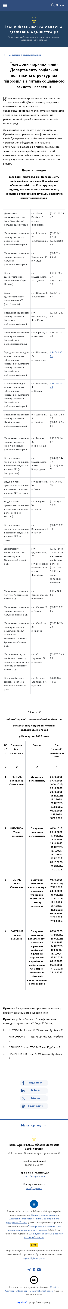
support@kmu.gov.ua (34, 1258)
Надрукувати (35, 1106)
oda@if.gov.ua (34, 1188)
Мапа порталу (31, 1125)
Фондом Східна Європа (44, 1215)
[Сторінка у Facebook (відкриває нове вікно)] (34, 1269)
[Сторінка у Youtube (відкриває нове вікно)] (39, 1269)
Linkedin (35, 1090)
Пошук (60, 5)
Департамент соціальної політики (25, 55)
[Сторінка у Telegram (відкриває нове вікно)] (29, 1269)
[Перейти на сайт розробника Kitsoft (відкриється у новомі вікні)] (23, 1302)
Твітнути (35, 1098)
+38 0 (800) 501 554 (34, 1177)
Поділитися (35, 1083)
